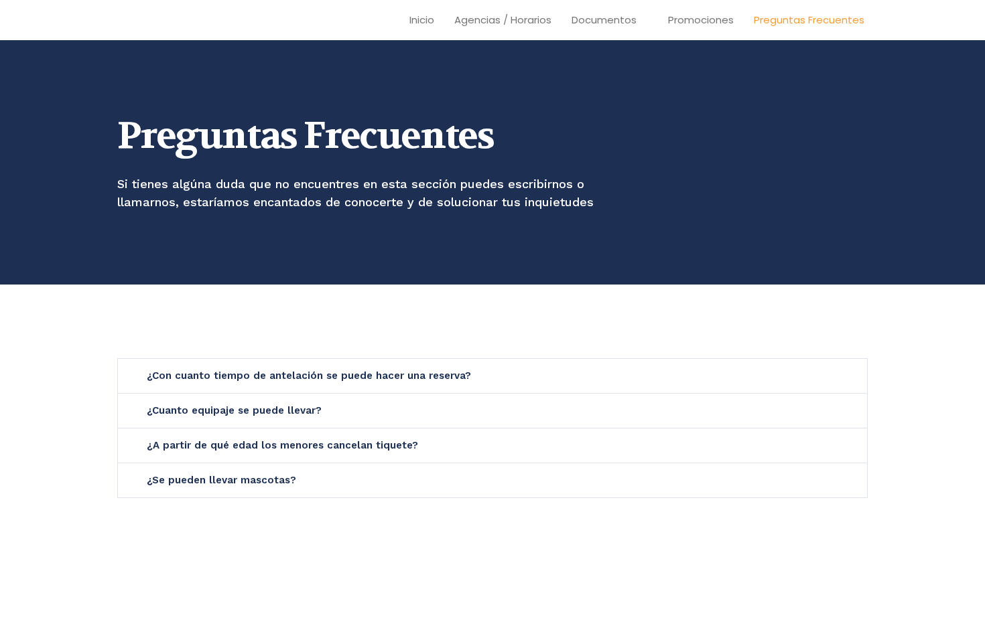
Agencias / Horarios (502, 20)
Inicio (421, 20)
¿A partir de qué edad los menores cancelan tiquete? (282, 445)
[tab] (492, 376)
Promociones (701, 20)
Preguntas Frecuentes (809, 20)
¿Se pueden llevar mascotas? (221, 480)
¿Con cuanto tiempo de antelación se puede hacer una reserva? (309, 376)
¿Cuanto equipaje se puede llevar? (234, 410)
